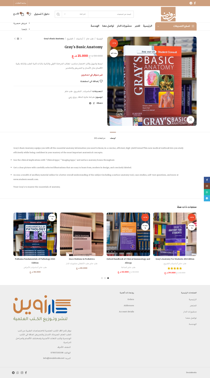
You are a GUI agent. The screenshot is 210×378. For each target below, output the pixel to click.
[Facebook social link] (195, 3)
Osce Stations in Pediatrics (82, 259)
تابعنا (24, 29)
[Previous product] (21, 38)
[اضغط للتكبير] (190, 120)
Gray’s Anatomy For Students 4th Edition (175, 259)
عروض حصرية (20, 23)
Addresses (129, 305)
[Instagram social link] (22, 372)
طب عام (90, 38)
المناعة (124, 267)
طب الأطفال (83, 263)
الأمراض (27, 267)
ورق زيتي (72, 97)
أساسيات (79, 38)
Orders (130, 299)
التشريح (69, 38)
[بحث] (58, 14)
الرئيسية (99, 38)
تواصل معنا (191, 318)
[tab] (113, 136)
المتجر (193, 305)
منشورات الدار (71, 263)
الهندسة (193, 324)
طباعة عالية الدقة (86, 97)
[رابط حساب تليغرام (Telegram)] (191, 3)
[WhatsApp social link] (18, 372)
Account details (126, 311)
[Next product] (14, 38)
